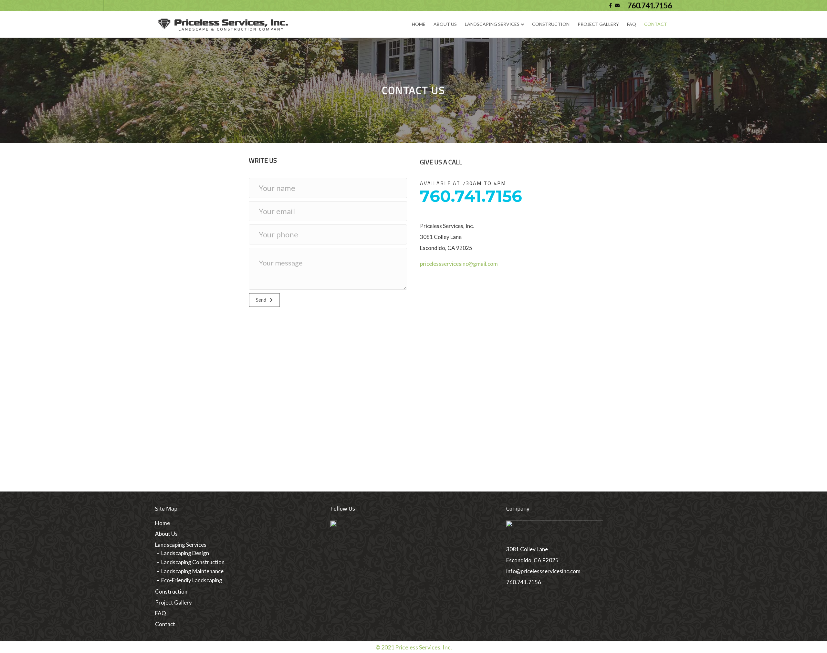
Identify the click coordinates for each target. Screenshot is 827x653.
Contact (655, 24)
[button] (264, 300)
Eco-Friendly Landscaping (191, 580)
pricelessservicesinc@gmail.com (459, 263)
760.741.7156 (649, 5)
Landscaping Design (185, 553)
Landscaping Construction (193, 562)
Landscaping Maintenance (192, 571)
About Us (445, 24)
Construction (551, 24)
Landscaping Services (492, 24)
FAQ (631, 24)
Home (418, 24)
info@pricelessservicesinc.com (543, 571)
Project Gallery (598, 24)
